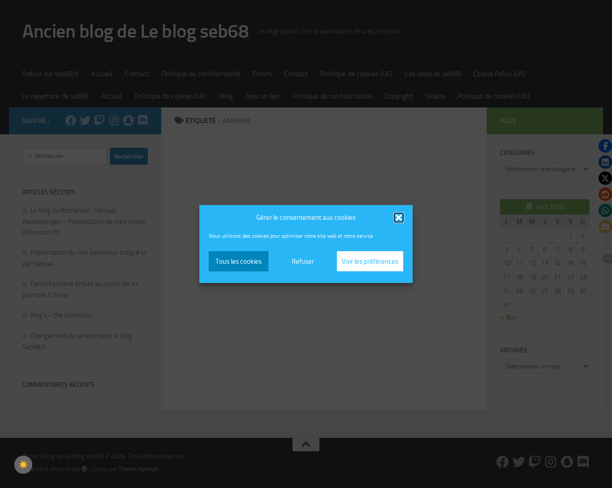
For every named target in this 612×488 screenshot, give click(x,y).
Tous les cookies (238, 261)
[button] (398, 217)
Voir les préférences (370, 261)
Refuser (303, 261)
